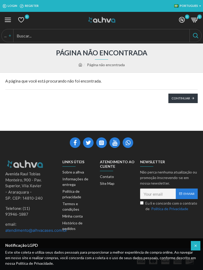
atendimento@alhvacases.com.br (36, 230)
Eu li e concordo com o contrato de (171, 206)
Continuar (181, 98)
